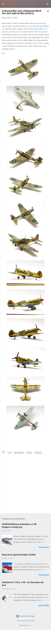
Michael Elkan (31, 620)
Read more (44, 547)
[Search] (47, 4)
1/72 (9, 453)
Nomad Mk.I (19, 453)
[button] (47, 11)
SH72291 (38, 453)
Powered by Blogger (27, 616)
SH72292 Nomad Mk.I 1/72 (36, 29)
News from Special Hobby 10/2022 (19, 554)
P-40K (29, 453)
